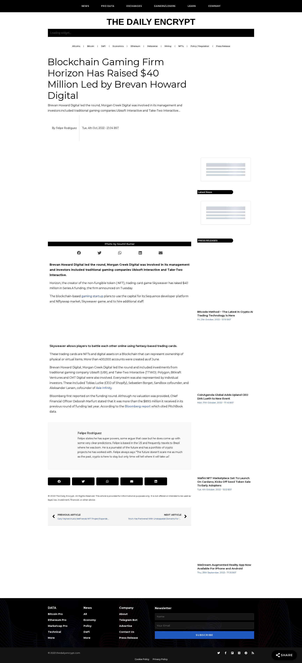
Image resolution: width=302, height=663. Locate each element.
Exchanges (134, 6)
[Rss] (252, 653)
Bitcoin (90, 46)
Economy (90, 620)
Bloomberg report (138, 406)
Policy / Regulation (200, 46)
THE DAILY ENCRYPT (151, 22)
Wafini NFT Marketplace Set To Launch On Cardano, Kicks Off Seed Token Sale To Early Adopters (224, 481)
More (51, 637)
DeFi (103, 46)
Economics (118, 46)
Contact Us (126, 631)
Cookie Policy (142, 659)
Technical (54, 631)
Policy (87, 625)
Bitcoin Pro (55, 614)
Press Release (223, 46)
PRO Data (107, 6)
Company (214, 6)
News (85, 6)
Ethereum (135, 46)
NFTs (181, 46)
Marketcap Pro (57, 625)
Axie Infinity (104, 388)
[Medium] (239, 653)
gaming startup (92, 296)
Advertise (125, 625)
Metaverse (152, 46)
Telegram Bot (128, 620)
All (85, 614)
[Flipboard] (232, 653)
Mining (168, 46)
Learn (192, 6)
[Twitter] (218, 653)
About (123, 614)
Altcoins (76, 46)
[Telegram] (246, 653)
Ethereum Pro (57, 620)
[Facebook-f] (225, 653)
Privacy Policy (160, 659)
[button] (79, 253)
